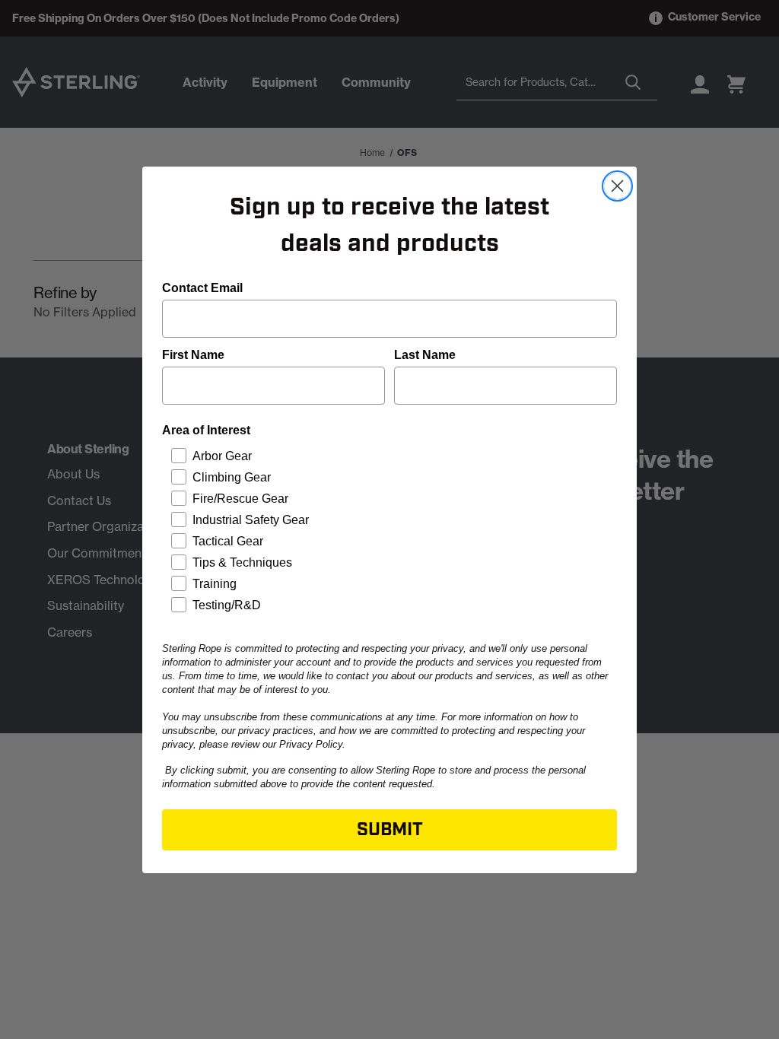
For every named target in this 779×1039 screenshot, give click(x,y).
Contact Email (202, 287)
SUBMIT (390, 830)
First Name (193, 354)
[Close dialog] (617, 186)
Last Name (425, 354)
